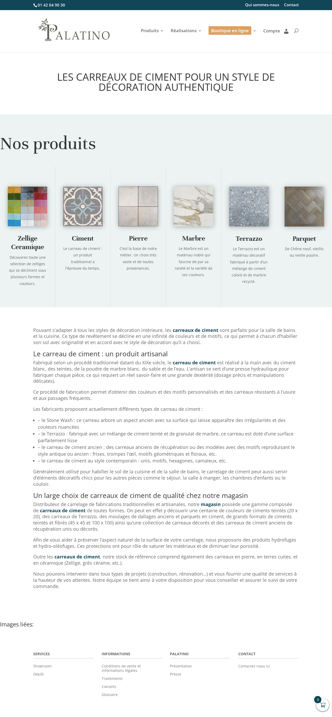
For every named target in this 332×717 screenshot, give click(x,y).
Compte (271, 31)
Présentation (181, 666)
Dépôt (38, 674)
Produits (150, 31)
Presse (175, 674)
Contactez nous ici (254, 666)
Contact (291, 5)
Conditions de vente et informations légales (121, 668)
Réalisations (184, 31)
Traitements (112, 678)
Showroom (42, 666)
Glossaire (110, 694)
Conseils (109, 686)
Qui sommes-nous (262, 5)
